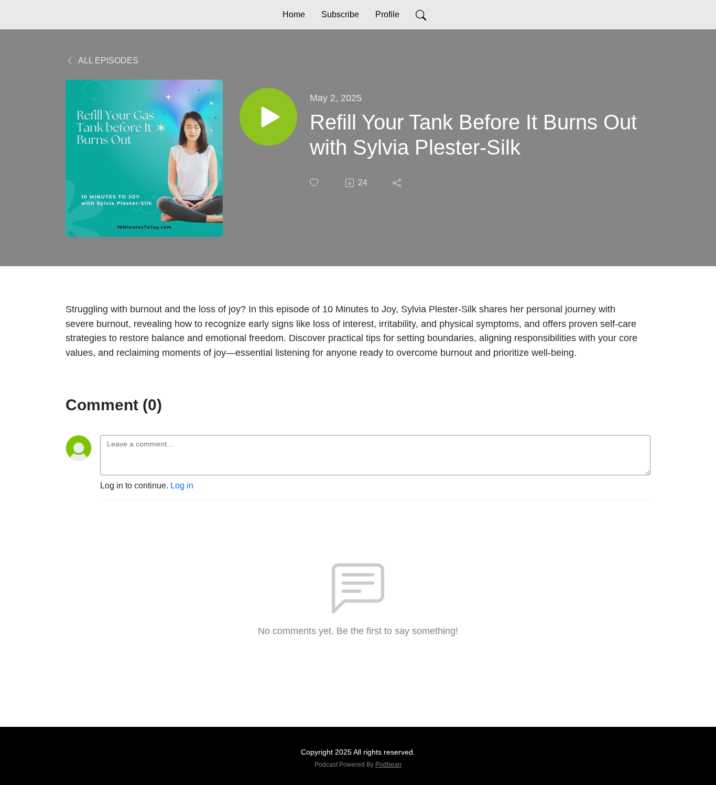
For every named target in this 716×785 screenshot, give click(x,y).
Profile (387, 14)
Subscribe (340, 14)
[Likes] (315, 182)
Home (294, 14)
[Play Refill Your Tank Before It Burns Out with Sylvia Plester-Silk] (268, 117)
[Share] (398, 183)
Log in (181, 485)
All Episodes (107, 60)
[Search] (420, 14)
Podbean (388, 764)
